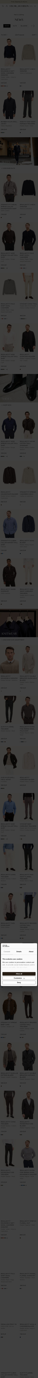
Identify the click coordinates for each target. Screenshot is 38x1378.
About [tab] (31, 951)
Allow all (19, 974)
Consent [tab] (7, 951)
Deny (19, 982)
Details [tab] (19, 951)
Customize (18, 978)
